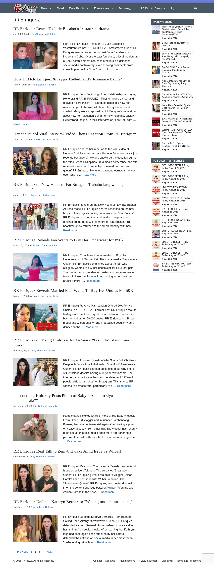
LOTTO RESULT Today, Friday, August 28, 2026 (177, 232)
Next (51, 551)
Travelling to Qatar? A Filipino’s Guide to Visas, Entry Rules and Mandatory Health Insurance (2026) (177, 30)
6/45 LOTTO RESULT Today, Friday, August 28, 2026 (176, 177)
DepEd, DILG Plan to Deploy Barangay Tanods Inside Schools (176, 70)
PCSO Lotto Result (151, 8)
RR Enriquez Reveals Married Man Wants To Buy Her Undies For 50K (73, 290)
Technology (125, 8)
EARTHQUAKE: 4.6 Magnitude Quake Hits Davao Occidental (177, 120)
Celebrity (52, 34)
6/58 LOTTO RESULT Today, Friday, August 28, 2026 (176, 166)
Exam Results (77, 8)
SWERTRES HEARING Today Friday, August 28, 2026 (176, 265)
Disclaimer (167, 560)
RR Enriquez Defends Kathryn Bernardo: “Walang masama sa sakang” (73, 501)
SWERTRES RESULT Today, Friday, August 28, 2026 (176, 199)
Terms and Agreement (189, 560)
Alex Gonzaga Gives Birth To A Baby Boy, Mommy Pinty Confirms (177, 83)
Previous (20, 551)
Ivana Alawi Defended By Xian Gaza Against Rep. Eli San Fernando (176, 108)
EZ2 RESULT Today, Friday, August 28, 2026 (175, 210)
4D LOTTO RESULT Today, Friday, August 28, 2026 (175, 188)
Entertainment (101, 8)
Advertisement (127, 560)
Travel (60, 8)
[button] (172, 8)
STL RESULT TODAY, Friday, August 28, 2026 (176, 221)
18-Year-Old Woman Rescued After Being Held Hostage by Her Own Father (176, 56)
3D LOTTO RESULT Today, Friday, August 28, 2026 (175, 243)
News (44, 8)
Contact (97, 560)
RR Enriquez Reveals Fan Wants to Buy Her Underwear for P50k (68, 240)
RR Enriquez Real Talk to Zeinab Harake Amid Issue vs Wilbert (67, 451)
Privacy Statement (148, 560)
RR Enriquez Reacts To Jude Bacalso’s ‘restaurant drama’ (62, 28)
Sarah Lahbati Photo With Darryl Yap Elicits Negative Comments (177, 95)
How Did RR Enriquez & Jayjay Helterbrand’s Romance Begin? (67, 79)
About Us (110, 560)
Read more (113, 69)
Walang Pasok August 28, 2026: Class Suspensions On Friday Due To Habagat (177, 132)
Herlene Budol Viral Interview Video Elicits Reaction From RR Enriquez (74, 134)
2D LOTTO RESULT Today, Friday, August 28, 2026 (175, 254)
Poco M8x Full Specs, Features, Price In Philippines (176, 144)
